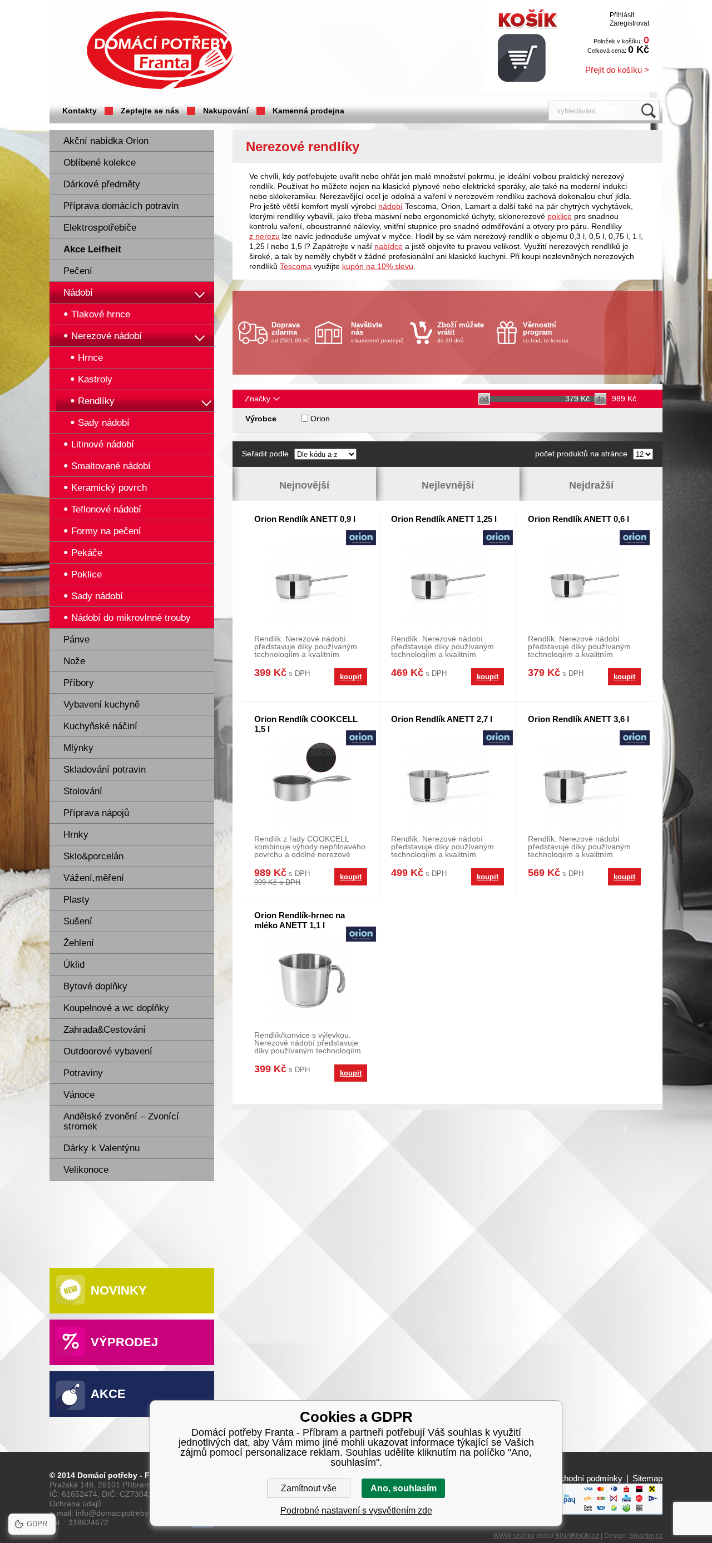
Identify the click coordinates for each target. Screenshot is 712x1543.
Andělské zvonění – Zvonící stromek (121, 1121)
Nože (74, 661)
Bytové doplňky (95, 986)
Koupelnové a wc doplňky (116, 1008)
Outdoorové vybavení (107, 1051)
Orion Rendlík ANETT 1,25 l (444, 519)
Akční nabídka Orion (106, 141)
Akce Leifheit (92, 249)
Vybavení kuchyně (101, 704)
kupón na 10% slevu (377, 266)
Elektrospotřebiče (99, 227)
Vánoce (79, 1094)
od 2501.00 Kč (290, 332)
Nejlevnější (448, 485)
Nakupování (226, 110)
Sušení (77, 921)
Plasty (76, 899)
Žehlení (78, 943)
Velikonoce (85, 1169)
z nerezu (264, 236)
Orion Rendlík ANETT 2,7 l (441, 719)
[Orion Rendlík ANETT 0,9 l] (310, 584)
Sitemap (647, 1478)
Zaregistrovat (629, 23)
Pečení (77, 271)
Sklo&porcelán (93, 856)
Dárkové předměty (101, 184)
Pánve (76, 639)
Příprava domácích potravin (121, 206)
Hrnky (75, 834)
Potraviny (83, 1073)
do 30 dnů (460, 332)
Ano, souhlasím (403, 1488)
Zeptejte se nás (150, 110)
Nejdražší (591, 485)
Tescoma (296, 266)
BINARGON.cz (577, 1536)
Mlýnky (78, 748)
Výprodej (124, 1342)
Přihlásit (622, 15)
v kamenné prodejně (377, 332)
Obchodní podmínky (585, 1478)
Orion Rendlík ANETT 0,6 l (578, 519)
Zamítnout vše (309, 1488)
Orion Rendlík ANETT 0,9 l (304, 519)
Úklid (74, 964)
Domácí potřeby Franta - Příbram (160, 50)
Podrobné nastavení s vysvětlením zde (356, 1510)
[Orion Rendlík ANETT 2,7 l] (447, 784)
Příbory (78, 683)
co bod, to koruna (545, 332)
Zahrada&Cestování (104, 1029)
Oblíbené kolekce (99, 162)
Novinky (119, 1290)
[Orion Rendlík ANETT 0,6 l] (584, 584)
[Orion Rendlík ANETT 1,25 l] (447, 584)
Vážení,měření (93, 878)
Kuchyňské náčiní (100, 726)
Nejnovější (304, 485)
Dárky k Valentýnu (101, 1148)
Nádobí (78, 292)
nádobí (390, 206)
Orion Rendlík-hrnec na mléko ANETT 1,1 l (299, 920)
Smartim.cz (645, 1536)
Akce (108, 1394)
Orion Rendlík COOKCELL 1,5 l (306, 724)
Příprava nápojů (96, 813)
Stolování (82, 791)
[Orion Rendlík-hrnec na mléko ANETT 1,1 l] (310, 980)
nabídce (388, 246)
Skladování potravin (104, 769)
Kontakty (79, 110)
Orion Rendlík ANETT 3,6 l (578, 719)
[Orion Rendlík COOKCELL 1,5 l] (310, 784)
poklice (559, 216)
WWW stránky (514, 1536)
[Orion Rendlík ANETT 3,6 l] (584, 784)
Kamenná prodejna (308, 110)
